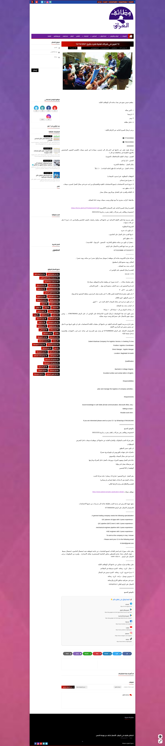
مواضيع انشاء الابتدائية (39, 355)
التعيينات (124, 36)
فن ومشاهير (57, 36)
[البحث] (32, 2)
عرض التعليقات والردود (67, 687)
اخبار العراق (103, 36)
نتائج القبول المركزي (52, 374)
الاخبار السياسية (41, 300)
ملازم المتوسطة (41, 352)
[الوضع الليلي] (160, 736)
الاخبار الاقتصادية (53, 296)
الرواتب (46, 307)
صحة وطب (65, 36)
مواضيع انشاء (53, 355)
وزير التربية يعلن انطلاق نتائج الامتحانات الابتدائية (44, 176)
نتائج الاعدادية (42, 367)
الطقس (78, 36)
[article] (80, 664)
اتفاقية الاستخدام (113, 2)
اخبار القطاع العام (39, 274)
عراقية (131, 738)
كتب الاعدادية (53, 337)
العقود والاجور (41, 311)
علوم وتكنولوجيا (53, 326)
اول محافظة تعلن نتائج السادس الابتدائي (43, 139)
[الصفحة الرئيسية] (131, 36)
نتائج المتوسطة (38, 374)
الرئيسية (131, 2)
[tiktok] (39, 2)
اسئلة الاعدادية (41, 285)
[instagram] (47, 2)
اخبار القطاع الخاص (95, 48)
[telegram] (42, 2)
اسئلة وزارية (40, 289)
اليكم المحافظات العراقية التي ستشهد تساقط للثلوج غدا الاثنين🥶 (42, 164)
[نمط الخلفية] (160, 741)
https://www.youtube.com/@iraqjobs (124, 630)
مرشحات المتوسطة (38, 344)
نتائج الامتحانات (53, 370)
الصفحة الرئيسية (105, 48)
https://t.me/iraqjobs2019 (126, 606)
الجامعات (86, 36)
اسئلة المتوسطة (52, 289)
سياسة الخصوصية (123, 2)
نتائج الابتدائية (53, 367)
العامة (49, 36)
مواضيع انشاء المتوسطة (50, 363)
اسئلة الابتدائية (53, 285)
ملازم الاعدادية (53, 352)
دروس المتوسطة (52, 322)
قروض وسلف (53, 330)
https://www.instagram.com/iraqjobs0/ (123, 636)
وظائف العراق (116, 743)
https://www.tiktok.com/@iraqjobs (124, 641)
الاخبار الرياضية (53, 300)
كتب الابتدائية (46, 333)
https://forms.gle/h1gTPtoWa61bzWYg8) (85, 208)
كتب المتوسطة (41, 337)
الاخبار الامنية (40, 296)
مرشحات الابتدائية (43, 341)
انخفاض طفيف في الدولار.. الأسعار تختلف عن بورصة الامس (115, 735)
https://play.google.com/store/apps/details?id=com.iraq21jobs (118, 612)
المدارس (94, 36)
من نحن (99, 2)
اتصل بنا (105, 2)
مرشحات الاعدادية (52, 344)
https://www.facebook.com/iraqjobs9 (124, 624)
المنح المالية (45, 315)
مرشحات (55, 341)
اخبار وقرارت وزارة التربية (51, 281)
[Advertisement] (62, 18)
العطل (72, 36)
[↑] (82, 741)
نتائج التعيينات (41, 370)
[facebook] (45, 2)
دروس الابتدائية (53, 318)
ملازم (55, 348)
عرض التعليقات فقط (81, 687)
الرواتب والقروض (114, 36)
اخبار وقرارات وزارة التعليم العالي (49, 278)
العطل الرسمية (53, 311)
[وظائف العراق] (121, 18)
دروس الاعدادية (41, 318)
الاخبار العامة (53, 304)
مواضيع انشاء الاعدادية (51, 359)
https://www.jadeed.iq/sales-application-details (108, 492)
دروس (35, 315)
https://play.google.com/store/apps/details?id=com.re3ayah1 (118, 618)
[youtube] (36, 2)
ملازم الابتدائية (46, 348)
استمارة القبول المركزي (51, 293)
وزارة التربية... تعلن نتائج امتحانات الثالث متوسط (43, 151)
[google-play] (50, 2)
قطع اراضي (43, 330)
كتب (56, 333)
